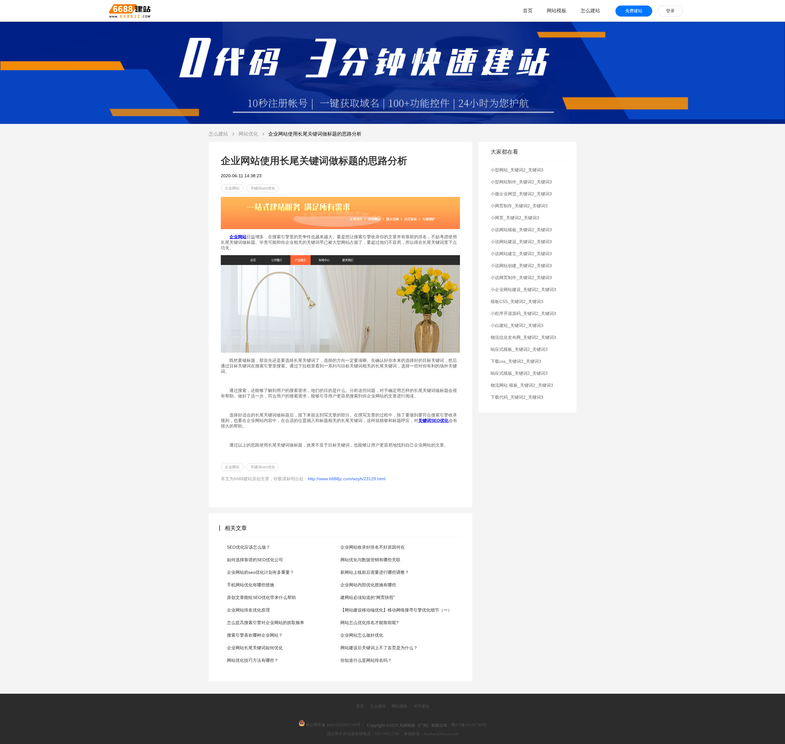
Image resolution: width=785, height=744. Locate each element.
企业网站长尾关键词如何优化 (255, 648)
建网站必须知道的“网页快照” (367, 597)
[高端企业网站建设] (114, 10)
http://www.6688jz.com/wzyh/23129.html (346, 478)
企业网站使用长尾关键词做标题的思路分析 (315, 133)
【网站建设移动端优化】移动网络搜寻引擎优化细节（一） (396, 610)
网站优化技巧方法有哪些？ (252, 660)
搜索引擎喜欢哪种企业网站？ (255, 635)
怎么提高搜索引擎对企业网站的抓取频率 (265, 622)
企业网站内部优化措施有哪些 (368, 585)
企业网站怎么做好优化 (361, 635)
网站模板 (556, 10)
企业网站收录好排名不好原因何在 (372, 547)
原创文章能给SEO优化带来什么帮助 (261, 597)
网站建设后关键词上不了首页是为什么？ (379, 648)
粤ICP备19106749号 (468, 725)
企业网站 (232, 188)
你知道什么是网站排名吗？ (366, 660)
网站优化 (249, 133)
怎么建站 (590, 10)
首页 (528, 10)
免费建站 (633, 11)
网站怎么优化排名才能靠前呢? (369, 622)
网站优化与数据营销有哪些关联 (370, 560)
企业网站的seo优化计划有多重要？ (260, 572)
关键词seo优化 (263, 188)
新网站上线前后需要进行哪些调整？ (374, 572)
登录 (670, 11)
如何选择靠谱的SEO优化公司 (255, 560)
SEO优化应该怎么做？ (248, 547)
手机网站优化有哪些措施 (250, 585)
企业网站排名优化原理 (248, 610)
